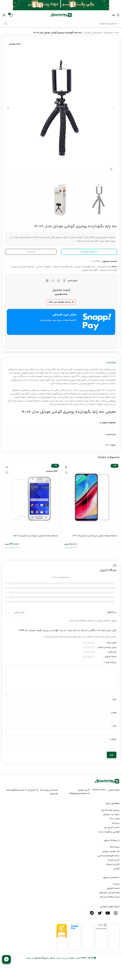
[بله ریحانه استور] (92, 913)
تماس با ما (115, 819)
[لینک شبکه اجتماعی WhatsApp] (53, 280)
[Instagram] (116, 913)
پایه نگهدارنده (104, 266)
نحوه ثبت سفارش (111, 814)
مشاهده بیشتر (109, 422)
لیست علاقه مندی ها (110, 897)
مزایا (114, 699)
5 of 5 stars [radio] (84, 643)
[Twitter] (100, 913)
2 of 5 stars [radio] (91, 643)
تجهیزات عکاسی (43, 266)
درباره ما (116, 823)
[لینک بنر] (66, 5)
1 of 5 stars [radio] (93, 643)
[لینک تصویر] (107, 781)
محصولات (108, 32)
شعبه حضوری (113, 888)
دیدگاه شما (110, 662)
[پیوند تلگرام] (47, 280)
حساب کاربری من (112, 827)
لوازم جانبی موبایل (92, 32)
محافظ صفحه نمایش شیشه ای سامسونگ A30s (94, 536)
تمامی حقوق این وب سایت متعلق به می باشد (59, 958)
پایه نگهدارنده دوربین (85, 266)
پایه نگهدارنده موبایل (63, 266)
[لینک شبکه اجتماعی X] (58, 280)
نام (113, 726)
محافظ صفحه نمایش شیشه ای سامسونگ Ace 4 (35, 536)
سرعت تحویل (110, 656)
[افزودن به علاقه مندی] (66, 472)
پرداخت (116, 884)
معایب (113, 712)
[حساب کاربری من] (4, 15)
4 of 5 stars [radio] (86, 643)
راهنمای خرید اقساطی (109, 892)
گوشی (116, 868)
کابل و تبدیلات (113, 864)
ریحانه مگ (115, 847)
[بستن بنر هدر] (4, 5)
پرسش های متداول (110, 810)
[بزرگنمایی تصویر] (111, 169)
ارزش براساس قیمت (106, 647)
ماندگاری (112, 652)
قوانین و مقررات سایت (109, 832)
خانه (117, 32)
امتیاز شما (111, 643)
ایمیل (112, 739)
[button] (66, 467)
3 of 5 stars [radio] (89, 643)
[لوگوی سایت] (61, 15)
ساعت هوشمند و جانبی (109, 855)
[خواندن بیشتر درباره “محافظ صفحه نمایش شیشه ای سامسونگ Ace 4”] (7, 467)
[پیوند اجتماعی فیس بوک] (64, 280)
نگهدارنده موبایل (89, 270)
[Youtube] (108, 913)
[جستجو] (5, 23)
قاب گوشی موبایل (111, 851)
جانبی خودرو (114, 860)
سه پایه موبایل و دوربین (22, 266)
